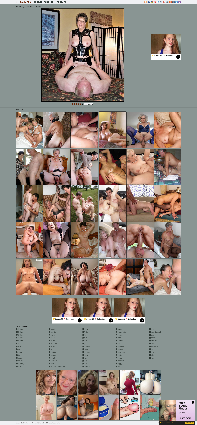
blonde (53, 332)
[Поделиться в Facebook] (149, 2)
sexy (152, 329)
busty (52, 346)
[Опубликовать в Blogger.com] (145, 2)
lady (85, 361)
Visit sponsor (89, 104)
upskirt (153, 352)
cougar (53, 355)
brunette (53, 343)
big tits (19, 366)
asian (19, 346)
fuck (85, 341)
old (118, 343)
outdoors (120, 346)
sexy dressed (156, 332)
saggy (119, 364)
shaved (153, 335)
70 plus (20, 338)
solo (152, 343)
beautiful (20, 361)
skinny (153, 338)
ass (18, 349)
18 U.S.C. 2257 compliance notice (49, 423)
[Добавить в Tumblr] (173, 2)
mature (120, 335)
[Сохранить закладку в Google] (152, 2)
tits (152, 349)
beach (19, 358)
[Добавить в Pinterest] (164, 2)
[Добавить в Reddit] (167, 2)
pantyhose (121, 352)
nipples (120, 341)
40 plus (20, 329)
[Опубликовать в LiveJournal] (161, 2)
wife (152, 355)
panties (120, 349)
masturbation (122, 332)
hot (85, 358)
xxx (152, 358)
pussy (119, 358)
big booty (20, 364)
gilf (85, 343)
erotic (86, 329)
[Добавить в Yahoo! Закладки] (179, 2)
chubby (53, 352)
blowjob (53, 335)
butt (51, 349)
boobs (52, 338)
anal (18, 343)
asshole (20, 352)
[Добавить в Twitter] (176, 2)
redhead (120, 361)
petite (119, 355)
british (52, 341)
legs (85, 364)
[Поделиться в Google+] (155, 2)
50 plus (20, 332)
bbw (18, 355)
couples (53, 358)
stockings (154, 346)
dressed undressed (57, 366)
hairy (86, 349)
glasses (87, 346)
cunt (52, 364)
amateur (20, 341)
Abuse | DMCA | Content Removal (27, 423)
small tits (154, 341)
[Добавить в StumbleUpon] (170, 2)
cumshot (53, 361)
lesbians (87, 366)
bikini (52, 329)
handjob (87, 352)
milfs (119, 338)
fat (85, 335)
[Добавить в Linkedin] (158, 2)
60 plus (20, 335)
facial (86, 332)
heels (86, 355)
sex (118, 366)
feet (85, 338)
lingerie (120, 329)
